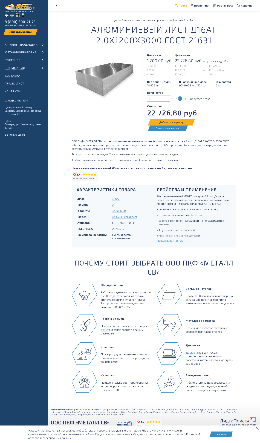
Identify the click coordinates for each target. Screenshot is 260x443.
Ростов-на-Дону (161, 412)
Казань (151, 409)
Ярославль (118, 414)
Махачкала (222, 409)
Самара (183, 412)
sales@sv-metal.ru (16, 100)
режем (105, 329)
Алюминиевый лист (124, 216)
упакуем (142, 354)
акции (200, 386)
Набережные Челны (61, 412)
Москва (233, 409)
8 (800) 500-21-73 (20, 21)
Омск (123, 412)
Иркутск (142, 409)
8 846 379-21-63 (15, 134)
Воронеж (109, 409)
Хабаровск (81, 414)
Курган (203, 409)
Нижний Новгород (81, 412)
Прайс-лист (14, 83)
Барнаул (86, 409)
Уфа (73, 414)
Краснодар (180, 409)
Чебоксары (94, 414)
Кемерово (161, 409)
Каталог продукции (21, 44)
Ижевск (134, 409)
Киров (170, 409)
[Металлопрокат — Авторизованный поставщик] (124, 423)
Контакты (13, 91)
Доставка (12, 75)
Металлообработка (20, 52)
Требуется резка (199, 98)
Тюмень (55, 414)
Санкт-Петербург (197, 412)
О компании (15, 67)
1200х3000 (119, 210)
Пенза (141, 412)
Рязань (174, 412)
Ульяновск (65, 414)
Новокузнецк (98, 412)
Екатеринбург (122, 409)
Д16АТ (116, 198)
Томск (229, 412)
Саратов (211, 412)
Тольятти (220, 412)
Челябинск (106, 414)
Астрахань (76, 409)
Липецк (211, 409)
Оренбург (132, 412)
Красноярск (193, 409)
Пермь (149, 412)
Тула (236, 412)
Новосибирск (113, 412)
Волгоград (97, 409)
